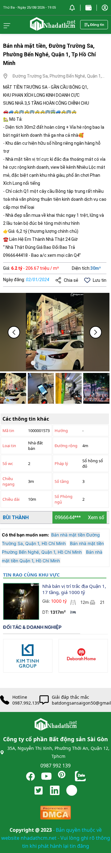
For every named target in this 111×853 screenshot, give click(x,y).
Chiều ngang (8, 481)
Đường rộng (66, 445)
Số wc (7, 463)
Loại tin (9, 445)
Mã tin (8, 430)
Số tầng (62, 481)
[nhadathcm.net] (52, 27)
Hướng (61, 430)
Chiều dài (10, 499)
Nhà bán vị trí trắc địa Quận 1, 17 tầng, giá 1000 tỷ (74, 589)
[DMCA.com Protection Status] (55, 814)
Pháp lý (61, 463)
